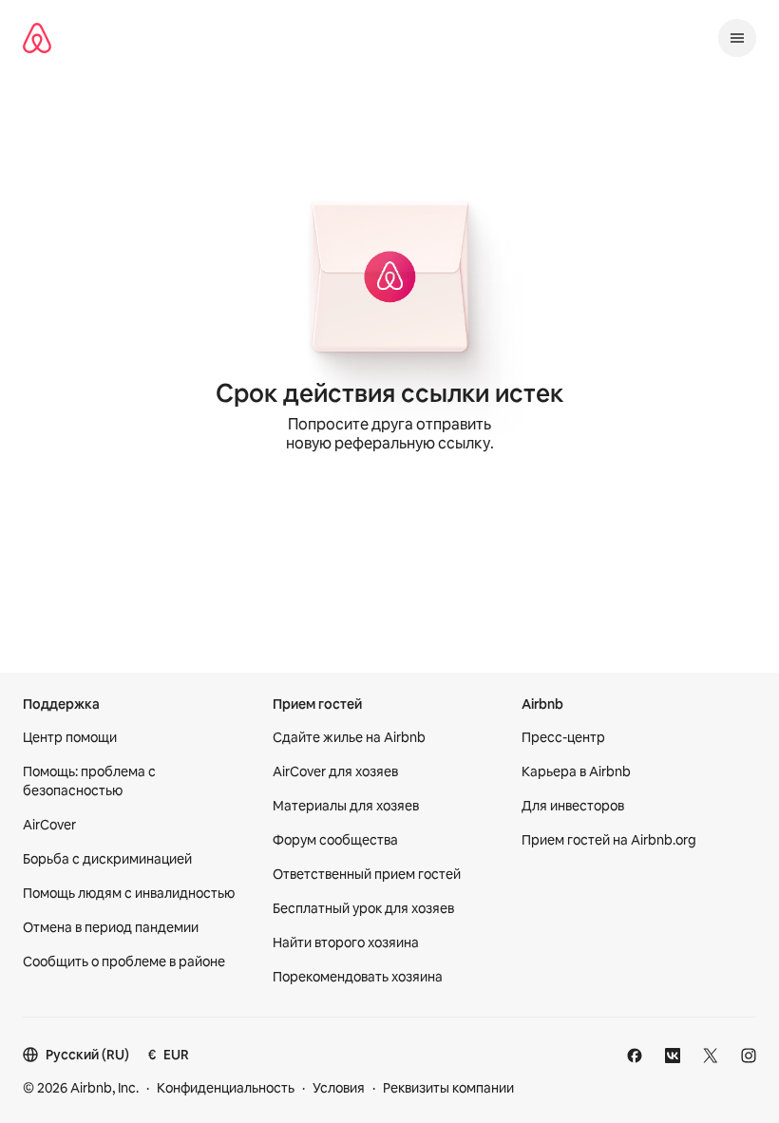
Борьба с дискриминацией (107, 858)
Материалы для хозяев (346, 805)
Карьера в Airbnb (576, 771)
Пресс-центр (563, 737)
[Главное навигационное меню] (737, 38)
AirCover (49, 824)
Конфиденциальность (225, 1087)
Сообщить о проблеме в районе (124, 961)
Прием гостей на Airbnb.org (609, 839)
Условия (339, 1087)
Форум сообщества (335, 839)
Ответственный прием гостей (367, 874)
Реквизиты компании (448, 1087)
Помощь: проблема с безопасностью (89, 781)
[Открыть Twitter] (710, 1055)
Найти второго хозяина (346, 942)
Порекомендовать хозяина (358, 976)
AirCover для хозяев (335, 771)
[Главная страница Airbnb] (37, 38)
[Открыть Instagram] (748, 1055)
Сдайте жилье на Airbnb (349, 737)
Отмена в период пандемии (111, 927)
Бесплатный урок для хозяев (363, 908)
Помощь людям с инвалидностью (129, 893)
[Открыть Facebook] (634, 1055)
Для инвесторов (573, 805)
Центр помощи (70, 737)
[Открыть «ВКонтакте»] (672, 1055)
